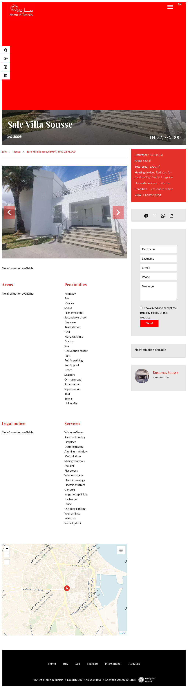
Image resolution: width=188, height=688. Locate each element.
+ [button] (7, 548)
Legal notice (74, 679)
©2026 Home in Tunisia (48, 679)
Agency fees (93, 679)
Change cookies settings (120, 679)
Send (149, 323)
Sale (4, 151)
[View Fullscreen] (7, 562)
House (16, 151)
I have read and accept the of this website (158, 312)
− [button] (7, 554)
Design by (150, 679)
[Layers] (121, 550)
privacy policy (149, 312)
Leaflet (123, 633)
